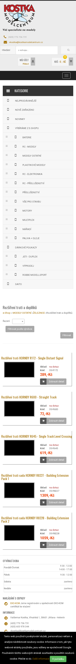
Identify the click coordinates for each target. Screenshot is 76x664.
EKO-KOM (15, 603)
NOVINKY (20, 119)
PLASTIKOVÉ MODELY (34, 165)
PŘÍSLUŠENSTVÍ (31, 192)
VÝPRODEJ (28, 265)
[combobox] (18, 321)
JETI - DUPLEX (30, 256)
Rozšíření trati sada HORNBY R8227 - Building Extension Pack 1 (35, 477)
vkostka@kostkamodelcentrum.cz (26, 42)
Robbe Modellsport (35, 275)
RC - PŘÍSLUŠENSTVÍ (33, 183)
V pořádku (58, 659)
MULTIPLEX (28, 220)
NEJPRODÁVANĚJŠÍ (25, 100)
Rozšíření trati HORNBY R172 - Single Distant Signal (32, 358)
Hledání (6, 50)
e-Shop (7, 312)
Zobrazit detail (56, 381)
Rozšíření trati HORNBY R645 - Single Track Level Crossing (36, 436)
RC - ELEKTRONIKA (32, 174)
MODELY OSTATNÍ (32, 155)
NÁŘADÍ (27, 229)
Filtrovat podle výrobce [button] (20, 329)
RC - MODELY (29, 146)
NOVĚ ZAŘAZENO (24, 109)
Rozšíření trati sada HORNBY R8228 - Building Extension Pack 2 (35, 520)
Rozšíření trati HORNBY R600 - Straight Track (28, 397)
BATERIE (27, 137)
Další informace (40, 658)
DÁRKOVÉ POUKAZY (26, 247)
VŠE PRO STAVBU (32, 201)
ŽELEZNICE (39, 312)
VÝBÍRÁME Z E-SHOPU (27, 128)
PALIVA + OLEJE (31, 238)
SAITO (18, 284)
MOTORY (27, 210)
